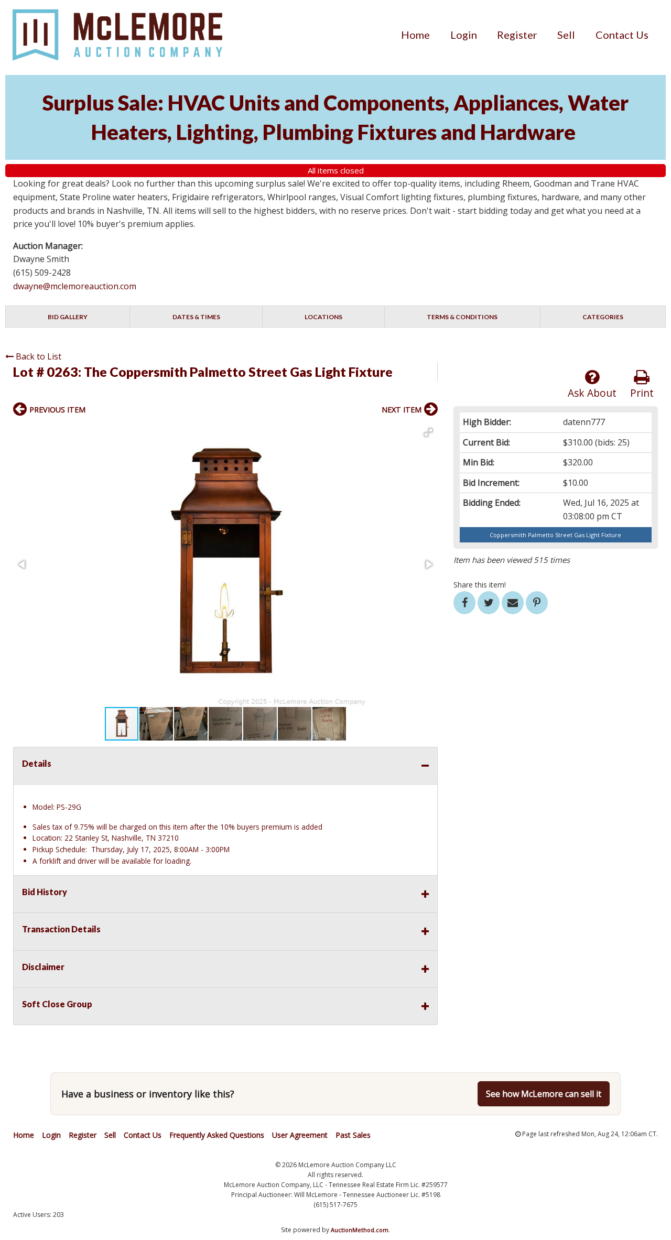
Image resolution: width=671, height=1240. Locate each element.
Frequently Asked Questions (216, 1135)
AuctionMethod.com (359, 1230)
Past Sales (353, 1135)
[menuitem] (415, 35)
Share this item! (479, 585)
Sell (566, 34)
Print (642, 393)
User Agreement (300, 1135)
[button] (428, 432)
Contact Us (622, 34)
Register (517, 34)
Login (463, 34)
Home (415, 34)
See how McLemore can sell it (543, 1094)
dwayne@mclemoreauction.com (74, 286)
